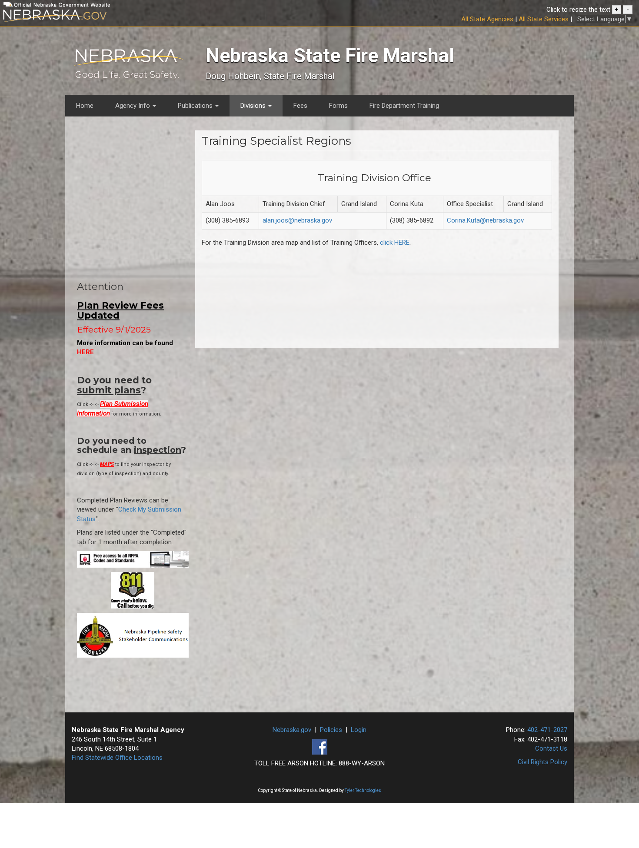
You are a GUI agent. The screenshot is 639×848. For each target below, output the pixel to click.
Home (84, 106)
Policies (331, 730)
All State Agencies (487, 19)
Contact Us (551, 748)
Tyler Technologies (363, 790)
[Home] (128, 66)
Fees (300, 106)
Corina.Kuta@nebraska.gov (485, 220)
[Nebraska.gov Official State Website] (106, 17)
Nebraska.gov (292, 730)
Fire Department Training (404, 106)
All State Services (544, 19)
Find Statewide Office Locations (117, 758)
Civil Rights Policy (542, 762)
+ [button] (617, 9)
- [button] (627, 9)
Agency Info (133, 106)
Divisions (253, 106)
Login (358, 730)
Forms (338, 106)
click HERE (394, 242)
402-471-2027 (547, 730)
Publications (196, 106)
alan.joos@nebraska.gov (297, 220)
